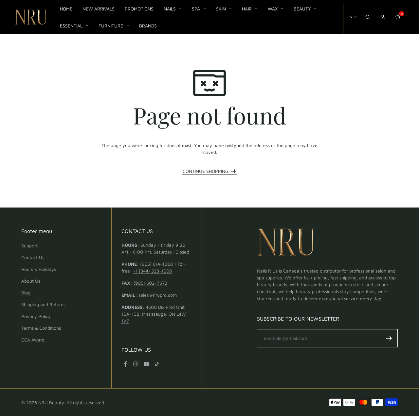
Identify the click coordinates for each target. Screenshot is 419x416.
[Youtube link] (146, 364)
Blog (25, 292)
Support (29, 245)
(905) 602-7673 (150, 283)
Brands (148, 25)
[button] (389, 338)
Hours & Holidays (38, 269)
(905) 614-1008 (156, 264)
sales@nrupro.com (157, 295)
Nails (170, 8)
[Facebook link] (125, 364)
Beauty (302, 8)
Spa (196, 8)
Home (66, 8)
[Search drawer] (368, 17)
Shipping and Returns (43, 304)
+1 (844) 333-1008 (152, 271)
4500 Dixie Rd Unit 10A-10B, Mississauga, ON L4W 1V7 (153, 314)
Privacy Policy (36, 316)
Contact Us (32, 257)
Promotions (139, 8)
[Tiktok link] (157, 364)
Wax (273, 8)
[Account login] (383, 17)
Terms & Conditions (41, 328)
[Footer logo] (286, 243)
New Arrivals (98, 8)
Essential (71, 25)
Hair (247, 8)
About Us (30, 281)
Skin (221, 8)
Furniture (111, 25)
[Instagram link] (136, 364)
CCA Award (33, 339)
